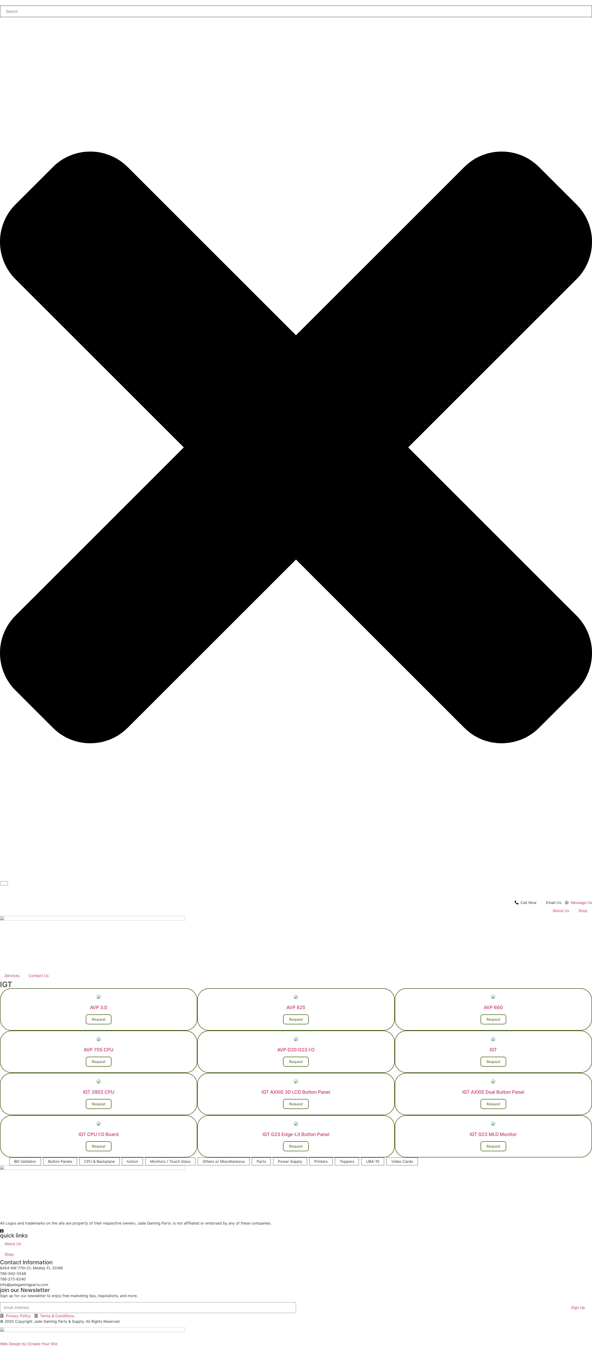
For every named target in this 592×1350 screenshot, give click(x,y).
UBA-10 (372, 1161)
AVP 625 (296, 1007)
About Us (561, 910)
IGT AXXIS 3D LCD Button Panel (296, 1092)
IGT (493, 1050)
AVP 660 (493, 1007)
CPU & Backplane (99, 1161)
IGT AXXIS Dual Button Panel (493, 1092)
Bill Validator (25, 1161)
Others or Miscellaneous (224, 1161)
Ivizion (132, 1161)
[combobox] (296, 11)
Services (12, 975)
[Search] (4, 883)
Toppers (347, 1161)
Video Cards (402, 1161)
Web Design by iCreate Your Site (28, 1343)
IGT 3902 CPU (98, 1092)
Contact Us (39, 975)
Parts (261, 1161)
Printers (321, 1161)
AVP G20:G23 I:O (295, 1050)
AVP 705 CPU (99, 1050)
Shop (582, 910)
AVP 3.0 (98, 1007)
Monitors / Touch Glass (170, 1161)
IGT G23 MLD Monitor (493, 1134)
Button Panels (60, 1161)
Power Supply (290, 1161)
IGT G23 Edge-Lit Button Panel (295, 1134)
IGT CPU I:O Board (99, 1134)
